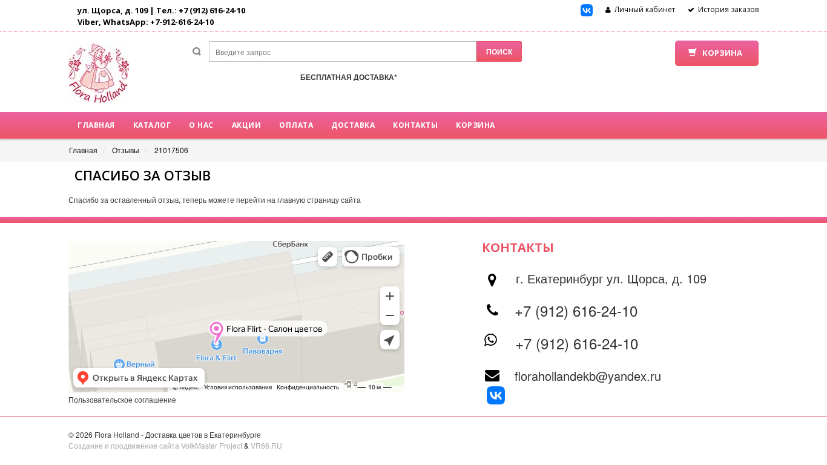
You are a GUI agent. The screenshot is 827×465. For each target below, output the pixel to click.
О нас (201, 125)
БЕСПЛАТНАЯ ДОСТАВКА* (348, 76)
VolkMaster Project (211, 445)
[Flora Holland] (98, 78)
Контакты (415, 125)
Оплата (296, 125)
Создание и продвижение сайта (123, 445)
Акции (247, 125)
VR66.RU (266, 445)
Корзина (475, 125)
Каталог (152, 125)
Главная (96, 125)
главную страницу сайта (319, 199)
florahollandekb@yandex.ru (588, 375)
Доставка (353, 125)
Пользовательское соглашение (122, 399)
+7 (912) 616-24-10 (576, 310)
